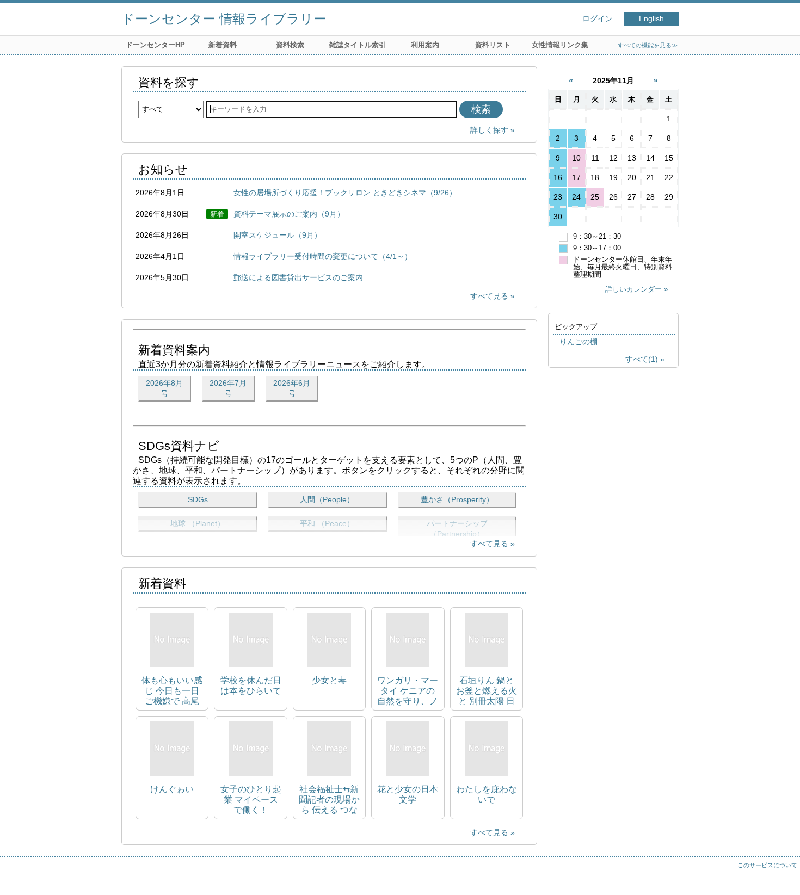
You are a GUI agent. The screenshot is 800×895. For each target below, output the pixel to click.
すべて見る (489, 296)
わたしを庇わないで (486, 794)
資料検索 (290, 45)
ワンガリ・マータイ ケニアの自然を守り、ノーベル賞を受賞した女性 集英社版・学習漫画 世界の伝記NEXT (407, 691)
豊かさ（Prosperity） (457, 499)
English (651, 19)
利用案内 (425, 45)
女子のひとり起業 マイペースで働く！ (250, 799)
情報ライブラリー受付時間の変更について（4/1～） (322, 256)
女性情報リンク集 (560, 45)
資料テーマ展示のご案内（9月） (288, 213)
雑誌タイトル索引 (357, 45)
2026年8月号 (164, 388)
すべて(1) (641, 359)
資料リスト (492, 45)
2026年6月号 (291, 388)
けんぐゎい (172, 789)
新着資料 (222, 45)
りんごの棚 (578, 341)
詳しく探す (489, 130)
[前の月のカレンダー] (572, 80)
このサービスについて (767, 865)
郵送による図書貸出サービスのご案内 (298, 277)
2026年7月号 (228, 388)
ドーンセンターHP (155, 45)
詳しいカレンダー (633, 289)
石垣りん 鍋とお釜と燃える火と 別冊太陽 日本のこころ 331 (486, 691)
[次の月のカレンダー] (656, 80)
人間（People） (327, 499)
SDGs (198, 499)
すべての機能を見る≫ (648, 45)
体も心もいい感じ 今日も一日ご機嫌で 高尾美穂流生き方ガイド (171, 691)
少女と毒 (329, 680)
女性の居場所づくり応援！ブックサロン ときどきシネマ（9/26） (345, 192)
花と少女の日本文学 (407, 794)
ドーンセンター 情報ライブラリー (224, 18)
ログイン (597, 19)
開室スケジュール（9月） (277, 235)
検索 (481, 109)
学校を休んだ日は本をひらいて (250, 685)
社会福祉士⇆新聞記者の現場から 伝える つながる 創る (329, 800)
